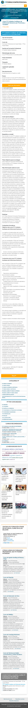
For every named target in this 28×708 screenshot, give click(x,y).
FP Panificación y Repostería (9, 433)
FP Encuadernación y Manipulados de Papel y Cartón (13, 437)
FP (14, 13)
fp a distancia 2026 (12, 459)
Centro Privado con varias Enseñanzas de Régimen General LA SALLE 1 (13, 534)
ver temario (17, 573)
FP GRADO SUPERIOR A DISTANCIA (9, 387)
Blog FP (14, 375)
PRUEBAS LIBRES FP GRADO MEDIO (10, 392)
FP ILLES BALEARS (6, 417)
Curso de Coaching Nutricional (11, 634)
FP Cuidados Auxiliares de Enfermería (11, 426)
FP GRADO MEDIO (6, 385)
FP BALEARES (6, 26)
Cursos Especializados (8, 394)
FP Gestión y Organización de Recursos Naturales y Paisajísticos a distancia (12, 430)
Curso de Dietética (8, 614)
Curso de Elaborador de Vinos (11, 596)
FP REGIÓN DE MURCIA (7, 419)
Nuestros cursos (20, 699)
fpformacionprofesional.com (15, 704)
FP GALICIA (4, 415)
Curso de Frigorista (8, 577)
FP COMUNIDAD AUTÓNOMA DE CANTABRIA (12, 410)
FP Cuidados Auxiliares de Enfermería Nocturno (14, 684)
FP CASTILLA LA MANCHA (8, 408)
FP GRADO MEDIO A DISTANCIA (9, 389)
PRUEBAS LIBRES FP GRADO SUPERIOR (10, 390)
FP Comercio (5, 440)
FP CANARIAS (5, 406)
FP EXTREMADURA (6, 413)
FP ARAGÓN (4, 404)
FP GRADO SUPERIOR (6, 383)
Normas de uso (8, 699)
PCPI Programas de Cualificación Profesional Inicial (14, 397)
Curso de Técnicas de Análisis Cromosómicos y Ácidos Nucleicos (12, 653)
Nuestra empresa (14, 700)
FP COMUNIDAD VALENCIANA (8, 412)
